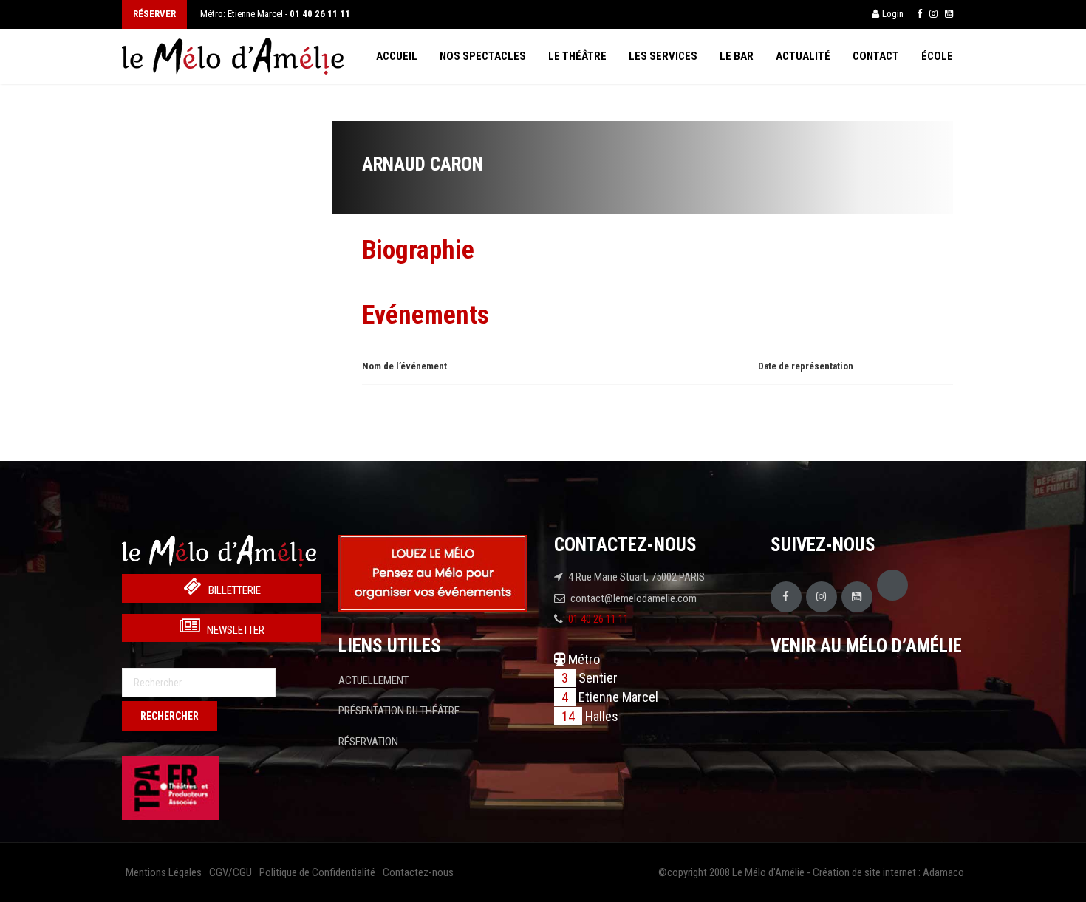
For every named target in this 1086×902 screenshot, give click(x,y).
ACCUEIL (396, 56)
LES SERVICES (663, 56)
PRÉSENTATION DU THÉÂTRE (399, 710)
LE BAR (737, 56)
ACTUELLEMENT (373, 680)
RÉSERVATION (368, 741)
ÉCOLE (937, 56)
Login (893, 13)
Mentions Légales (164, 872)
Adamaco (943, 872)
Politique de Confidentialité (317, 872)
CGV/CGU (230, 872)
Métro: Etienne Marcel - (275, 13)
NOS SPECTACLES (483, 56)
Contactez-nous (418, 872)
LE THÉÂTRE (577, 56)
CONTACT (876, 56)
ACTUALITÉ (803, 56)
